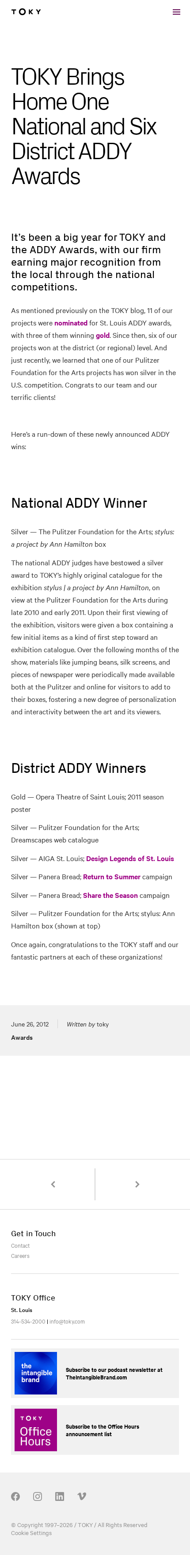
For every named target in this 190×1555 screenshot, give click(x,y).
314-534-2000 (28, 1321)
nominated (70, 322)
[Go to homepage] (26, 12)
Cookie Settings (31, 1532)
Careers (20, 1255)
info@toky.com (67, 1321)
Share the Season (110, 895)
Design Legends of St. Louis (130, 858)
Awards (22, 1037)
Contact (20, 1245)
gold (103, 335)
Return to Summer (112, 876)
